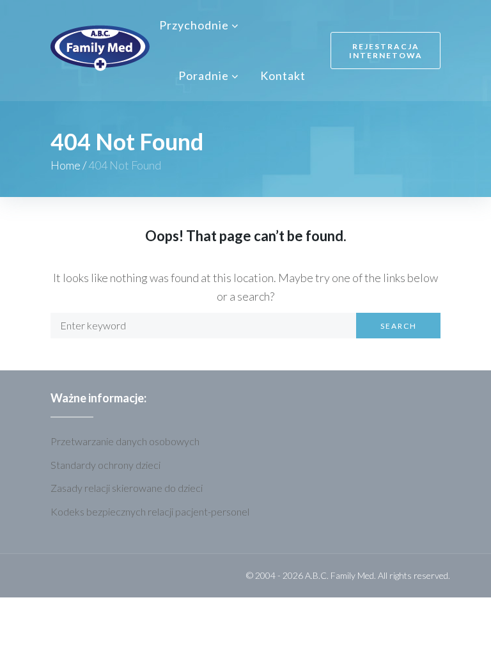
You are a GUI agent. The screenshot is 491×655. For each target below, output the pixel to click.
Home (66, 165)
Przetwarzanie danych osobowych (125, 441)
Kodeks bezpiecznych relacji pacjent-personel (150, 511)
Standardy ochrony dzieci (105, 465)
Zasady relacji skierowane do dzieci (127, 488)
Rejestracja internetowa (386, 50)
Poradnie (203, 75)
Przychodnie (194, 25)
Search (398, 326)
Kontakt (283, 75)
